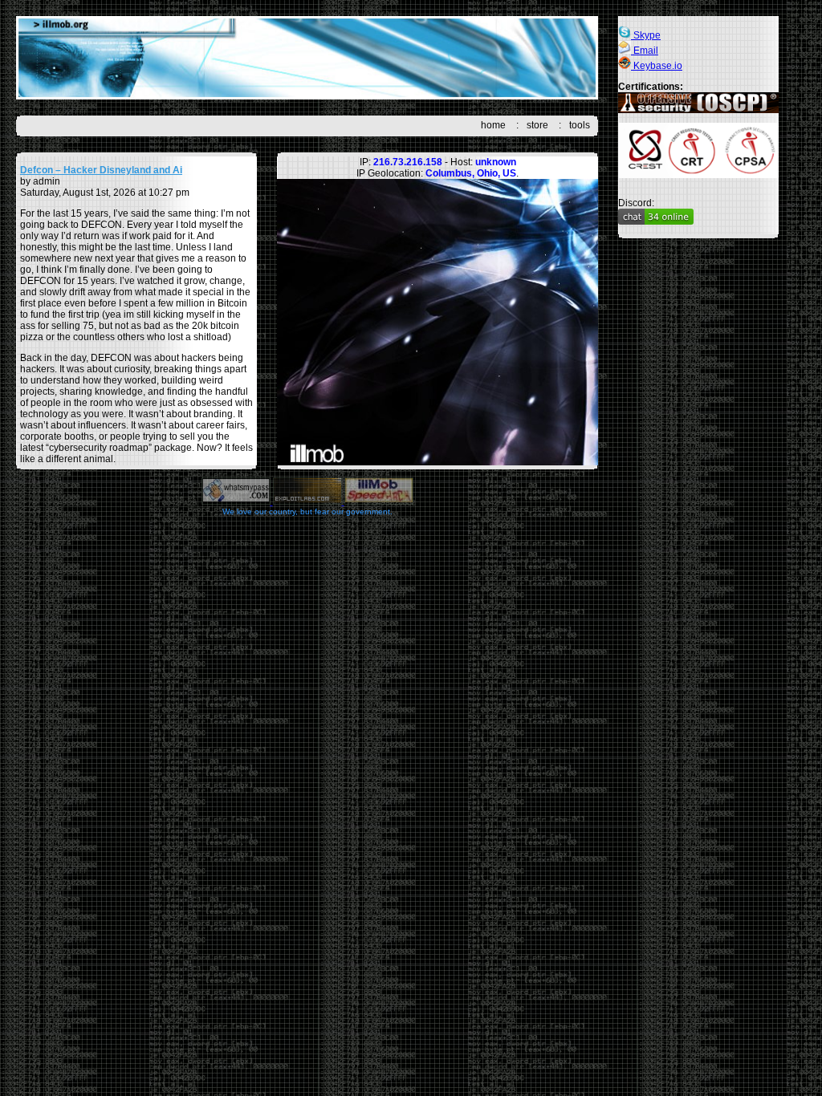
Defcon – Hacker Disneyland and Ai (101, 170)
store (537, 125)
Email (644, 50)
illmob (307, 57)
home (493, 125)
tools (579, 125)
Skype (646, 35)
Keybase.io (656, 65)
